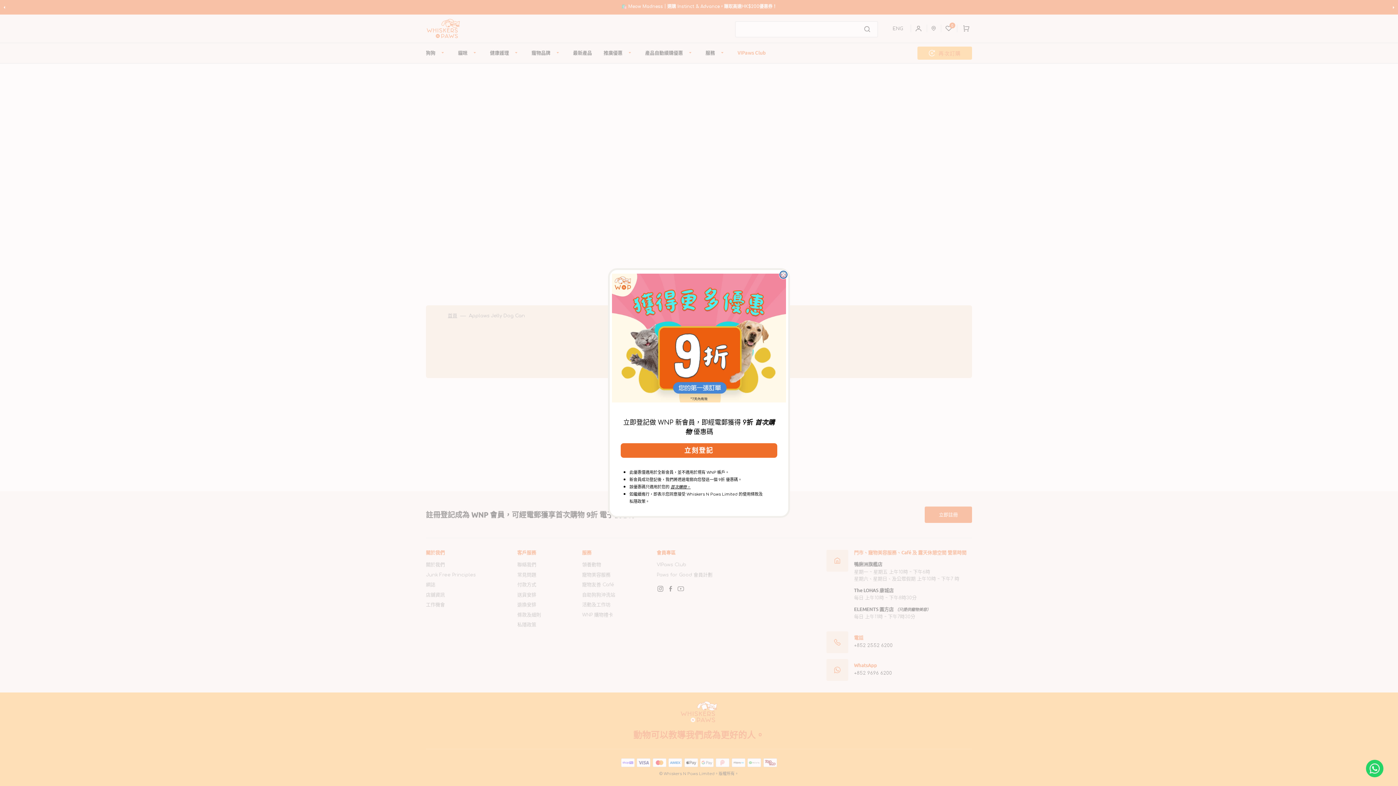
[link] (699, 338)
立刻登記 (699, 450)
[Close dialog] (783, 274)
